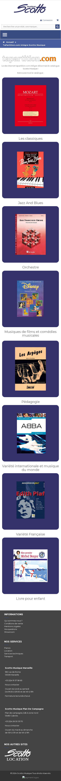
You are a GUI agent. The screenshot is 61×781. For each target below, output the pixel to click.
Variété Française (30, 534)
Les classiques (31, 138)
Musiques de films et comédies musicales (30, 333)
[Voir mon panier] (57, 20)
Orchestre (30, 267)
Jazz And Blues (30, 203)
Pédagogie (30, 402)
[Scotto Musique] (30, 8)
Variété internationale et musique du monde (30, 468)
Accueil (9, 42)
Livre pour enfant (30, 599)
